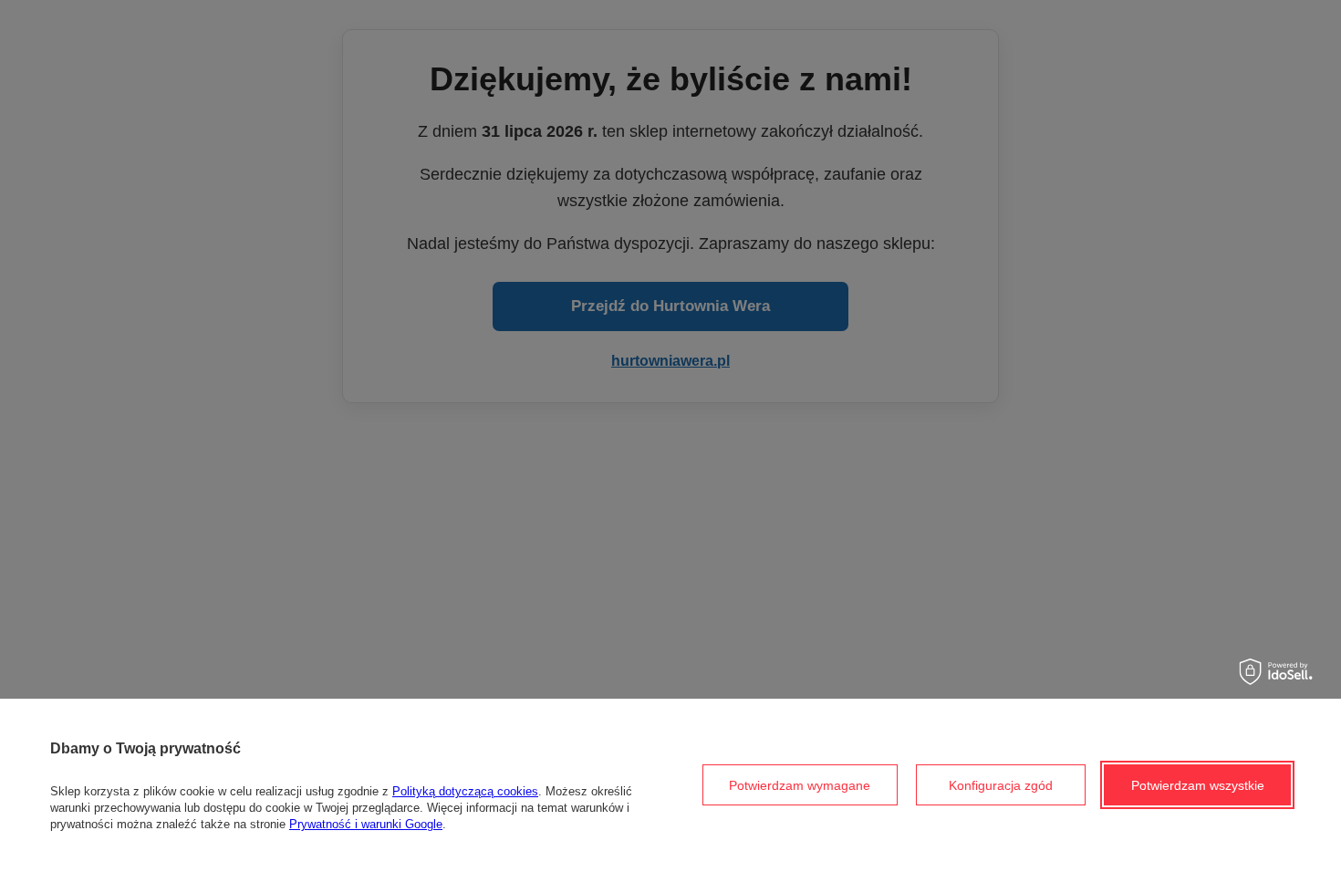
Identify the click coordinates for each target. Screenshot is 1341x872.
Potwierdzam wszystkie (1197, 785)
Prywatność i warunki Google (365, 824)
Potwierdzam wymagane (799, 785)
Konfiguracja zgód (1001, 785)
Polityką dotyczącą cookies (465, 791)
